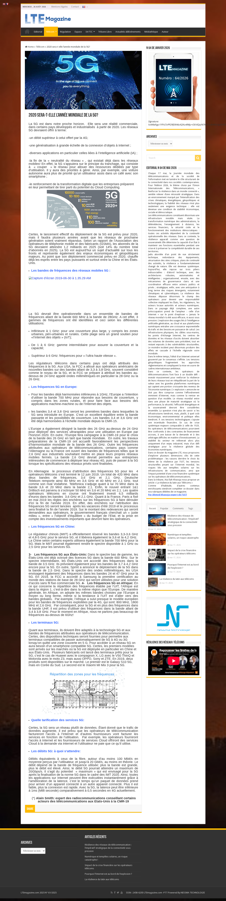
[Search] (198, 158)
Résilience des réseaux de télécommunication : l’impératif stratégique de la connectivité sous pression (108, 847)
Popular (164, 508)
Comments (178, 508)
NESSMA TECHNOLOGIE (193, 892)
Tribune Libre (105, 31)
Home (30, 46)
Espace (78, 31)
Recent (152, 508)
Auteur (165, 31)
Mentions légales (59, 6)
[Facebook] (115, 892)
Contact (75, 6)
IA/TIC (89, 31)
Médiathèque (151, 31)
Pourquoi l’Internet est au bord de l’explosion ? (108, 874)
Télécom (50, 31)
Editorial (38, 31)
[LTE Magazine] (47, 18)
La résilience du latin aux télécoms (177, 579)
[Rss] (111, 892)
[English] (4, 4)
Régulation (65, 31)
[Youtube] (121, 892)
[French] (85, 6)
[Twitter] (118, 892)
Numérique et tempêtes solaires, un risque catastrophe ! (183, 537)
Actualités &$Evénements (128, 31)
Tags (190, 508)
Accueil (27, 31)
